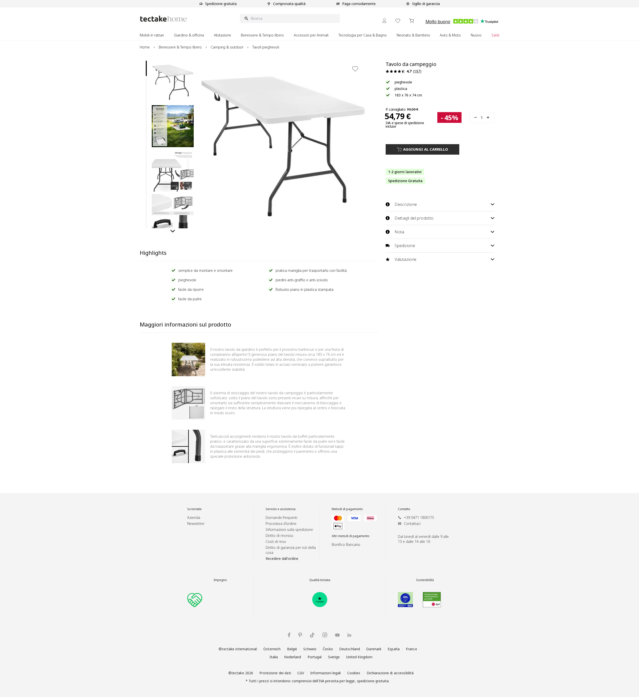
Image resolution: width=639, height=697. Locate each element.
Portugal (315, 657)
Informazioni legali (325, 673)
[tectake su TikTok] (312, 635)
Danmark (373, 649)
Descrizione (406, 204)
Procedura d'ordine (281, 523)
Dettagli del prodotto (414, 218)
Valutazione (405, 259)
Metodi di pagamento (347, 509)
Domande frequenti (281, 517)
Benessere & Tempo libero (180, 47)
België (292, 649)
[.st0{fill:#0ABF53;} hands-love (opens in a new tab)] (194, 599)
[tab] (146, 68)
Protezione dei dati (275, 673)
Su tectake (194, 509)
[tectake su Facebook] (289, 635)
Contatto (404, 509)
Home (145, 47)
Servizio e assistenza (281, 509)
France (411, 649)
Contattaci (412, 523)
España (394, 649)
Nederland (292, 657)
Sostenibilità (425, 580)
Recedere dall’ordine (282, 558)
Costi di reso (276, 541)
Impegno (220, 580)
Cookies (353, 673)
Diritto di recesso (279, 535)
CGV (300, 673)
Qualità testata (319, 580)
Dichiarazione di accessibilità (390, 673)
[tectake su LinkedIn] (349, 635)
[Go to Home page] (163, 18)
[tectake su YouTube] (337, 635)
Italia (274, 657)
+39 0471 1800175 (419, 517)
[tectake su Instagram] (324, 635)
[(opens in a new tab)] (319, 599)
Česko (328, 649)
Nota (399, 232)
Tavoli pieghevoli (265, 47)
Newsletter (195, 523)
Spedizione (405, 245)
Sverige (334, 657)
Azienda (193, 517)
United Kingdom (359, 657)
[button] (173, 82)
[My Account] (384, 20)
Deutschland (349, 649)
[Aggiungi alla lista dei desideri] (355, 69)
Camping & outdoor (227, 47)
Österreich (272, 649)
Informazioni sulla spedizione (289, 529)
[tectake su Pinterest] (300, 635)
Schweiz (310, 649)
